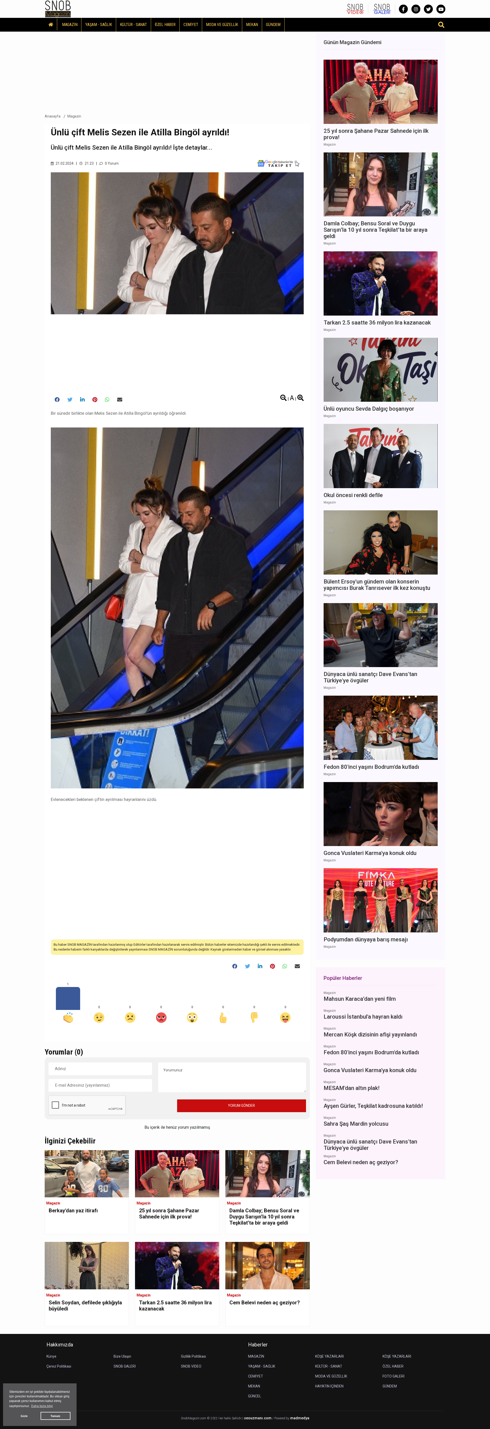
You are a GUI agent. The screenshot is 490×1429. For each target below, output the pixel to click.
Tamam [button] (55, 1416)
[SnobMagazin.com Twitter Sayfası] (428, 9)
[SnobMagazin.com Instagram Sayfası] (415, 9)
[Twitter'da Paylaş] (70, 399)
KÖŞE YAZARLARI (329, 1356)
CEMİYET (190, 24)
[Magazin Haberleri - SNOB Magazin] (58, 8)
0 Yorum (111, 163)
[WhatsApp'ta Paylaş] (107, 399)
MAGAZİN (70, 24)
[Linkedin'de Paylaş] (82, 399)
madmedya (299, 1418)
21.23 (89, 163)
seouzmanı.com (258, 1418)
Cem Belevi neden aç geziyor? (264, 1303)
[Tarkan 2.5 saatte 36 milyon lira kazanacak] (177, 1265)
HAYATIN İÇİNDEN (329, 1386)
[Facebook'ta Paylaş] (57, 399)
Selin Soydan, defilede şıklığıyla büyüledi (85, 1306)
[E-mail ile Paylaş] (119, 399)
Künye (51, 1356)
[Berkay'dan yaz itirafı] (87, 1173)
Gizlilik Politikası (193, 1356)
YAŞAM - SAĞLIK (98, 24)
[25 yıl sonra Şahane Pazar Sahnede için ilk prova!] (177, 1173)
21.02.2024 (64, 163)
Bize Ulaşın (122, 1356)
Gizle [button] (24, 1416)
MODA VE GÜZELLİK (222, 24)
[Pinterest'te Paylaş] (95, 399)
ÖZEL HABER (165, 24)
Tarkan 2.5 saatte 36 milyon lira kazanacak (175, 1306)
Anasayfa (52, 116)
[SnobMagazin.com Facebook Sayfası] (403, 9)
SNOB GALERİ (125, 1366)
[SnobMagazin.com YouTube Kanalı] (440, 9)
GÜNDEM (273, 24)
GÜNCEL (254, 1396)
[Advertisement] (177, 71)
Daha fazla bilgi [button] (42, 1406)
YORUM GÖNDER (241, 1105)
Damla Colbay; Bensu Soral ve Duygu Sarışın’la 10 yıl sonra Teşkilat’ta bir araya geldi (264, 1216)
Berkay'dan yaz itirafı (73, 1210)
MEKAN (252, 24)
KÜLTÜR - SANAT (133, 24)
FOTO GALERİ (394, 1376)
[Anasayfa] (51, 24)
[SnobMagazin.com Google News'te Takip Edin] (278, 163)
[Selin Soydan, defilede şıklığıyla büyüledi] (87, 1265)
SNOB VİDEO (191, 1366)
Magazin (74, 116)
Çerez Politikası (58, 1366)
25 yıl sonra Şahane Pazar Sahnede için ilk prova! (169, 1213)
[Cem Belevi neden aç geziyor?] (267, 1265)
